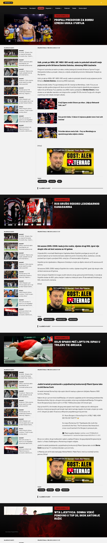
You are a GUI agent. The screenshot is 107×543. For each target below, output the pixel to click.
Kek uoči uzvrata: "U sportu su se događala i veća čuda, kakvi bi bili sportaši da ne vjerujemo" (26, 119)
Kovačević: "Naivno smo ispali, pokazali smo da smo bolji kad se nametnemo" (26, 73)
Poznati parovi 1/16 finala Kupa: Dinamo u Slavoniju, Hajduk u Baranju (25, 91)
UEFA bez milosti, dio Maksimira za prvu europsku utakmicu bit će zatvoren (25, 129)
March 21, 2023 (96, 435)
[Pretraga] (101, 2)
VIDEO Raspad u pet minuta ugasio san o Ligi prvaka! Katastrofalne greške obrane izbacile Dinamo (26, 101)
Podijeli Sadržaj (61, 16)
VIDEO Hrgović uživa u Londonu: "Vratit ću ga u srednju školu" (26, 110)
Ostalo (21, 106)
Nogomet (21, 50)
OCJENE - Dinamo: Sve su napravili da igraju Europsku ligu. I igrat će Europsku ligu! (26, 54)
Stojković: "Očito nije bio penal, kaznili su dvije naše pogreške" (26, 82)
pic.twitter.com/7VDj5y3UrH (88, 433)
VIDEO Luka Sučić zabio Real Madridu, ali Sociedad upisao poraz (26, 63)
